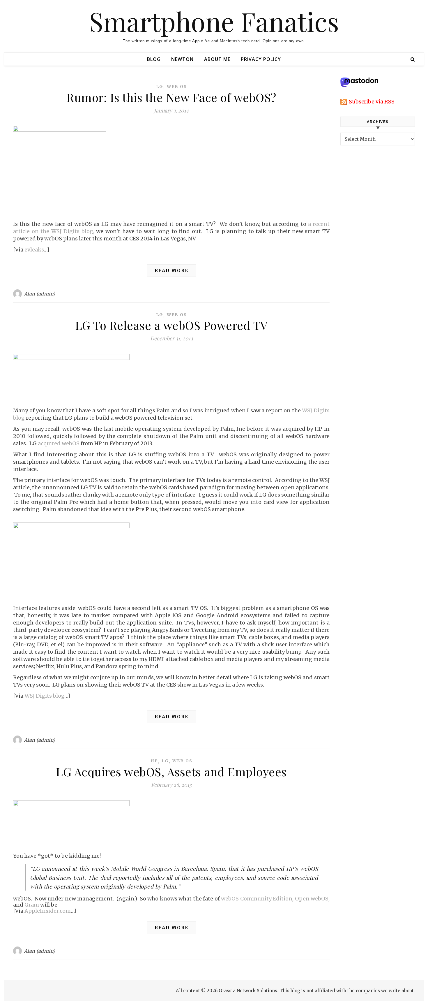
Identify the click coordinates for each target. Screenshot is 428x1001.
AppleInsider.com (47, 910)
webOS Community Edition (256, 898)
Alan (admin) (39, 294)
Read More (171, 270)
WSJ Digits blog (44, 695)
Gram (31, 904)
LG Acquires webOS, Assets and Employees (171, 771)
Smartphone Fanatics (214, 21)
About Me (217, 59)
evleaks (34, 249)
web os (177, 86)
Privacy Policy (261, 59)
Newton (182, 59)
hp (154, 760)
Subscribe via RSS (372, 101)
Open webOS (311, 898)
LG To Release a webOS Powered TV (171, 325)
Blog (154, 59)
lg (159, 86)
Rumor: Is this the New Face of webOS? (171, 97)
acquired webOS (58, 443)
